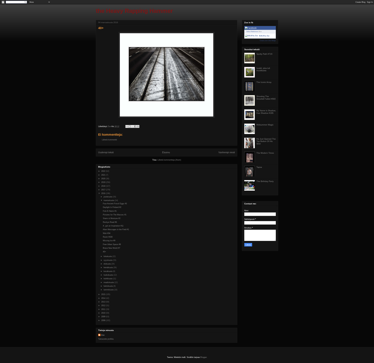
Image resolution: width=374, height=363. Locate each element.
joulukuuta (108, 197)
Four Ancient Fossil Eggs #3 (115, 203)
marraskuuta (109, 200)
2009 (103, 316)
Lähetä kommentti (109, 140)
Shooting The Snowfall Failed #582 (266, 97)
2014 (103, 298)
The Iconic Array (263, 82)
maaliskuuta (109, 282)
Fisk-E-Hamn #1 (110, 211)
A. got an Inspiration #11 (113, 226)
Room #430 (107, 237)
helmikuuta (108, 286)
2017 (103, 190)
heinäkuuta (108, 267)
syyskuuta (108, 260)
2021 (103, 175)
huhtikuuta (108, 278)
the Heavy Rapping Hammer (134, 11)
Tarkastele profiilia (106, 339)
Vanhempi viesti (226, 152)
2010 (103, 313)
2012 (103, 305)
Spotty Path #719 (264, 54)
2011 (103, 309)
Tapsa (259, 167)
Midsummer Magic (264, 125)
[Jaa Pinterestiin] (137, 126)
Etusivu (166, 152)
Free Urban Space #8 (112, 244)
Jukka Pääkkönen (252, 31)
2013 (103, 302)
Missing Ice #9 (109, 240)
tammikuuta (109, 290)
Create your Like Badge (268, 40)
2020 (103, 178)
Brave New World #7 (111, 248)
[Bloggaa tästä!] (129, 126)
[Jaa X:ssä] (132, 126)
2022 (103, 171)
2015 (103, 294)
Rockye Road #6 (110, 222)
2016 (103, 193)
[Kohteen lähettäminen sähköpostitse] (126, 126)
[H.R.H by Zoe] (251, 36)
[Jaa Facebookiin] (135, 126)
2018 (103, 186)
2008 (103, 320)
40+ (104, 252)
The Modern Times (265, 153)
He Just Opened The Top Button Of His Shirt (266, 141)
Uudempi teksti (106, 152)
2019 (103, 182)
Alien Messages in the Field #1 (116, 229)
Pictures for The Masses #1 (114, 215)
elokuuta (107, 264)
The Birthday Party (265, 181)
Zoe (102, 335)
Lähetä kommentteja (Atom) (169, 160)
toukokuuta (109, 275)
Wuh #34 (106, 233)
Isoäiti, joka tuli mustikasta (263, 69)
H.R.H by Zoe (264, 36)
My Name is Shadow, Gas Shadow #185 (266, 111)
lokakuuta (108, 256)
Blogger (203, 357)
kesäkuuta (108, 271)
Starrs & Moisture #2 (111, 218)
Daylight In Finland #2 (112, 207)
